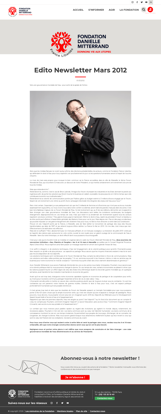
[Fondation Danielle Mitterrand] (20, 12)
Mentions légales (65, 411)
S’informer (96, 9)
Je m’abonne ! (75, 377)
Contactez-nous (104, 398)
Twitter (142, 2)
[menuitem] (151, 2)
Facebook (137, 2)
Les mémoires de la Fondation (40, 411)
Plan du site (81, 411)
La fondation (129, 9)
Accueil (78, 9)
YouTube (146, 2)
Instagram (132, 2)
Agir (112, 9)
